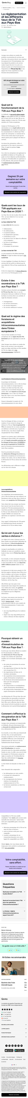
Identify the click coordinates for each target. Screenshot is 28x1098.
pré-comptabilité (9, 848)
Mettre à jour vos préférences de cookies (14, 371)
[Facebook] (6, 1046)
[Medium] (21, 1046)
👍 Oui (10, 950)
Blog (13, 7)
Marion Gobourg (7, 27)
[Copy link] (23, 111)
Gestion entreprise (21, 7)
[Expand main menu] (26, 3)
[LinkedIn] (12, 1046)
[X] (9, 1046)
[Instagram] (15, 1046)
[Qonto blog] (6, 3)
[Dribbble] (18, 1046)
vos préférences (19, 363)
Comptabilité (6, 9)
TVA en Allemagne (21, 271)
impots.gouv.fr (10, 601)
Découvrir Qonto (19, 2)
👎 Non (18, 950)
